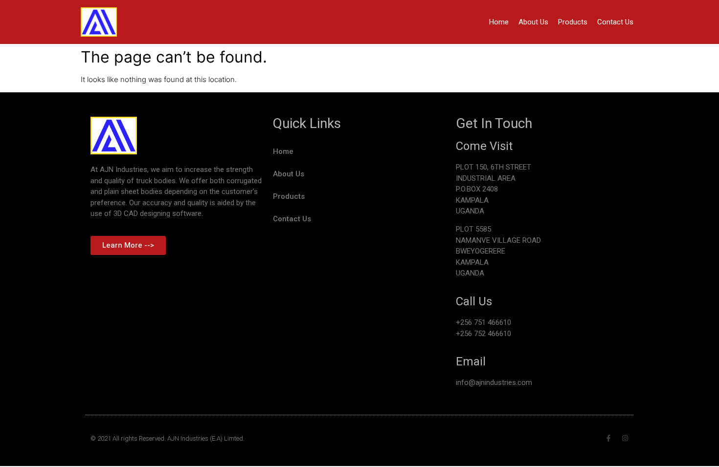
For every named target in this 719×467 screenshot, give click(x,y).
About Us (533, 22)
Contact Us (615, 22)
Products (572, 22)
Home (499, 22)
